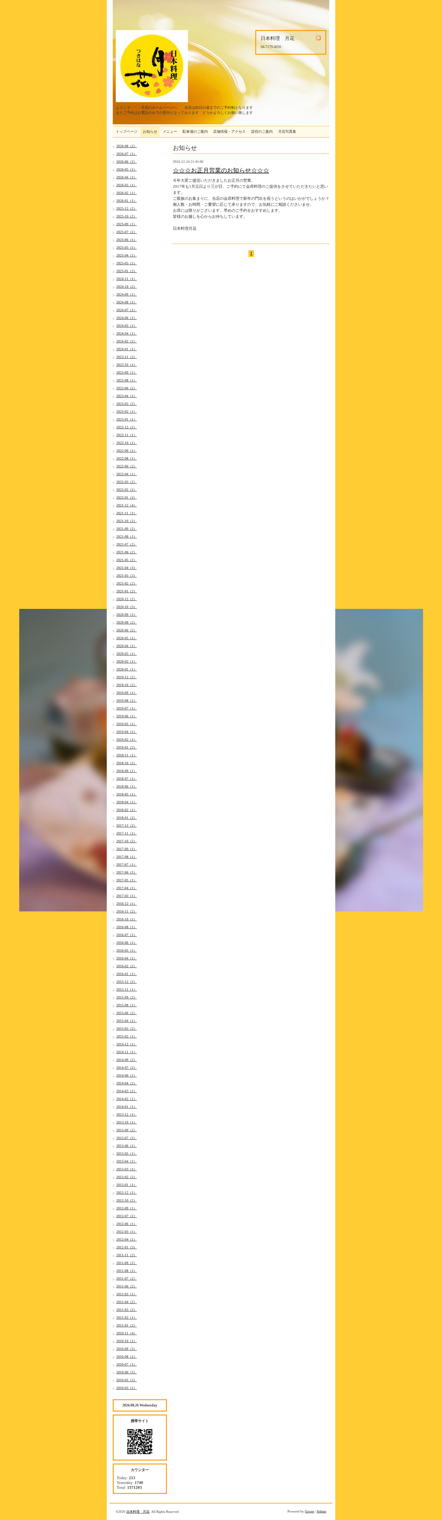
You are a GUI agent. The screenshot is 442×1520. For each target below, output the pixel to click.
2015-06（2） (126, 1013)
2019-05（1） (126, 724)
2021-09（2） (126, 528)
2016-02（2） (126, 966)
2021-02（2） (126, 583)
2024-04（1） (126, 333)
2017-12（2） (126, 825)
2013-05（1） (126, 1153)
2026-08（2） (126, 146)
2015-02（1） (126, 1036)
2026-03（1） (126, 185)
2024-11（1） (126, 279)
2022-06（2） (126, 466)
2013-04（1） (126, 1161)
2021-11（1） (126, 513)
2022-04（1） (126, 474)
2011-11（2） (126, 1255)
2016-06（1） (126, 942)
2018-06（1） (126, 786)
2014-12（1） (126, 1044)
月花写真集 (287, 131)
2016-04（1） (126, 958)
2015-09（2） (126, 997)
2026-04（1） (126, 177)
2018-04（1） (126, 802)
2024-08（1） (126, 302)
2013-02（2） (126, 1177)
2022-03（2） (126, 482)
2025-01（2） (126, 271)
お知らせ (150, 131)
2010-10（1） (126, 1341)
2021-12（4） (126, 505)
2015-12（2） (126, 981)
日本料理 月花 (137, 1511)
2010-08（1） (126, 1356)
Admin (321, 1511)
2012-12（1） (126, 1192)
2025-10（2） (126, 216)
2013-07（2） (126, 1138)
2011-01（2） (126, 1325)
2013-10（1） (126, 1122)
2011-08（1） (126, 1270)
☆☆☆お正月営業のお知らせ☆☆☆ (221, 170)
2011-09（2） (126, 1263)
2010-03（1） (126, 1388)
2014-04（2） (126, 1083)
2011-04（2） (126, 1302)
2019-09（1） (126, 693)
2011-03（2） (126, 1310)
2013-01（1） (126, 1185)
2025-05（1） (126, 247)
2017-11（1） (126, 833)
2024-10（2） (126, 286)
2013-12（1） (126, 1114)
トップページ (126, 131)
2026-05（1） (126, 169)
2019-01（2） (126, 747)
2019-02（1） (126, 739)
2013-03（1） (126, 1169)
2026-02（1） (126, 193)
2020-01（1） (126, 669)
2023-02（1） (126, 411)
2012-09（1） (126, 1208)
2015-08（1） (126, 1005)
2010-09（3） (126, 1349)
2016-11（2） (126, 911)
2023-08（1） (126, 380)
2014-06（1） (126, 1075)
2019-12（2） (126, 677)
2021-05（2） (126, 560)
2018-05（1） (126, 794)
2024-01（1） (126, 349)
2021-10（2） (126, 521)
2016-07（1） (126, 935)
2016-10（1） (126, 919)
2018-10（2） (126, 763)
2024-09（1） (126, 294)
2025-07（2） (126, 232)
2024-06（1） (126, 318)
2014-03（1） (126, 1091)
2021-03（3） (126, 575)
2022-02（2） (126, 489)
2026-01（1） (126, 200)
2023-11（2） (126, 357)
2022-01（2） (126, 497)
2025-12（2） (126, 208)
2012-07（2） (126, 1216)
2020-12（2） (126, 599)
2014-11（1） (126, 1052)
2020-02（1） (126, 661)
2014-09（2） (126, 1060)
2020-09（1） (126, 614)
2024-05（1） (126, 325)
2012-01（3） (126, 1247)
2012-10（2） (126, 1200)
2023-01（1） (126, 419)
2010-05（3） (126, 1380)
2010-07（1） (126, 1364)
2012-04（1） (126, 1239)
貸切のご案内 (262, 131)
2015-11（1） (126, 989)
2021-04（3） (126, 568)
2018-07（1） (126, 778)
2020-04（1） (126, 646)
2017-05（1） (126, 880)
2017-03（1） (126, 896)
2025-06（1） (126, 240)
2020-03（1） (126, 653)
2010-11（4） (126, 1333)
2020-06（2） (126, 630)
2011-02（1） (126, 1317)
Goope (309, 1511)
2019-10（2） (126, 685)
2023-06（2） (126, 388)
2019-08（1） (126, 700)
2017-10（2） (126, 841)
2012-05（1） (126, 1231)
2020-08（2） (126, 622)
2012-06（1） (126, 1224)
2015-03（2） (126, 1028)
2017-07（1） (126, 864)
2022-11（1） (126, 435)
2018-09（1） (126, 771)
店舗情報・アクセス (229, 131)
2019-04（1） (126, 732)
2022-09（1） (126, 450)
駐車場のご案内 (195, 131)
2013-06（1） (126, 1146)
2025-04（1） (126, 255)
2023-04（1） (126, 396)
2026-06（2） (126, 161)
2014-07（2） (126, 1067)
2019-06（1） (126, 716)
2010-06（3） (126, 1372)
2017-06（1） (126, 872)
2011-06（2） (126, 1286)
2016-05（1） (126, 950)
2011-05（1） (126, 1294)
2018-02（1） (126, 810)
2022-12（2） (126, 427)
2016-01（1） (126, 974)
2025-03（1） (126, 263)
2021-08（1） (126, 536)
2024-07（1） (126, 310)
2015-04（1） (126, 1021)
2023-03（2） (126, 404)
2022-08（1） (126, 458)
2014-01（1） (126, 1106)
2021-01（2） (126, 591)
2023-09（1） (126, 372)
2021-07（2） (126, 544)
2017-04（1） (126, 888)
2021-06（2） (126, 552)
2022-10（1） (126, 443)
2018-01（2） (126, 817)
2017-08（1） (126, 857)
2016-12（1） (126, 903)
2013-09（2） (126, 1130)
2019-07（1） (126, 708)
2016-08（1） (126, 927)
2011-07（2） (126, 1278)
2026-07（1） (126, 154)
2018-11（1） (126, 755)
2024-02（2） (126, 341)
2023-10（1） (126, 364)
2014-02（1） (126, 1099)
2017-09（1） (126, 849)
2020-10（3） (126, 607)
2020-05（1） (126, 638)
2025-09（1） (126, 224)
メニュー (170, 131)
